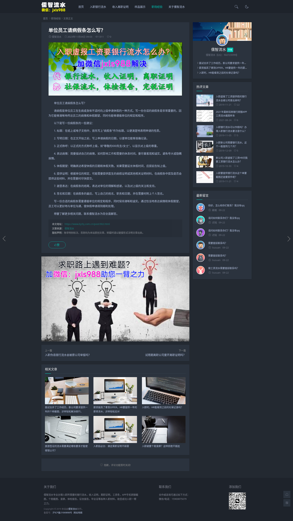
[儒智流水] (53, 11)
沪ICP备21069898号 (62, 512)
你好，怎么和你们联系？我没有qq (226, 205)
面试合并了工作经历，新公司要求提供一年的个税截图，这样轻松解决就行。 (239, 63)
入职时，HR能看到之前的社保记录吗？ (219, 72)
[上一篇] (4, 238)
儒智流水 (69, 228)
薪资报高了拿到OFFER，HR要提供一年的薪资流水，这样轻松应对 (234, 67)
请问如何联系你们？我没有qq (224, 217)
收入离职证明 (120, 7)
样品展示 (140, 7)
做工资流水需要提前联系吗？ (223, 268)
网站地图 (78, 512)
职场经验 (157, 7)
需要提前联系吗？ (217, 243)
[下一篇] (289, 238)
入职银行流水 (98, 7)
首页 (81, 7)
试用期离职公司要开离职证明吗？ (165, 355)
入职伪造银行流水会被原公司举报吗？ (68, 355)
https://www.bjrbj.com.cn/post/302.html (87, 224)
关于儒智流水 (177, 7)
